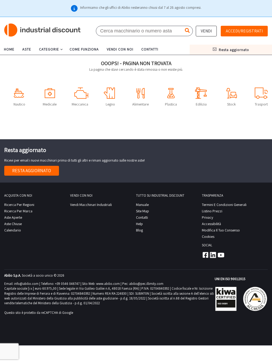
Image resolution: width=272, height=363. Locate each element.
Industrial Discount (42, 30)
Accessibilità (211, 223)
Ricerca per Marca (18, 211)
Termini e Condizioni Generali (224, 204)
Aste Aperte (13, 217)
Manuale (142, 204)
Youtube (221, 255)
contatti (149, 49)
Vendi (206, 31)
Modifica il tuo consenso (221, 230)
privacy (207, 217)
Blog (139, 230)
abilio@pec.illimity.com (146, 283)
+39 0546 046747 (67, 283)
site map (142, 211)
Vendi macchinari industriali (91, 204)
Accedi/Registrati (244, 31)
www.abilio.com (108, 283)
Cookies (208, 236)
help (139, 223)
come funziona (84, 49)
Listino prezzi (212, 211)
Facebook (205, 255)
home (9, 49)
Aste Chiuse (13, 223)
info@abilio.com (26, 283)
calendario (12, 230)
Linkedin (213, 255)
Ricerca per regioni (19, 204)
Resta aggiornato (31, 171)
